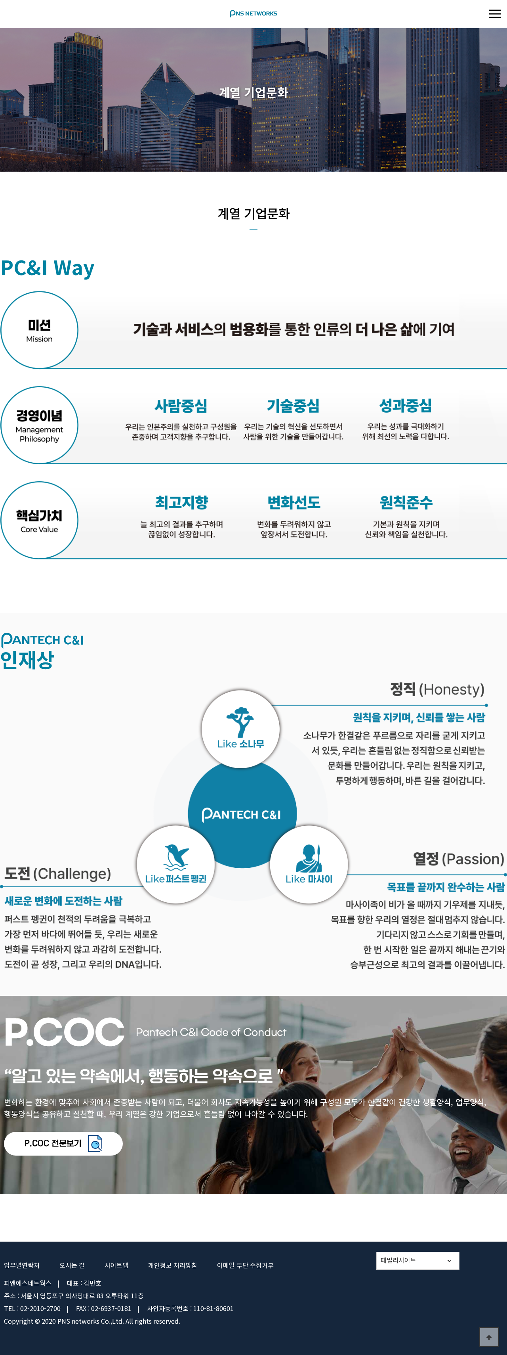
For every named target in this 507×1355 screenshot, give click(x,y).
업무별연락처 (22, 1265)
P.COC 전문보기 (54, 1143)
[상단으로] (489, 1337)
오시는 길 (72, 1265)
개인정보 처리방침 (172, 1265)
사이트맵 (116, 1265)
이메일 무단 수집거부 (245, 1265)
